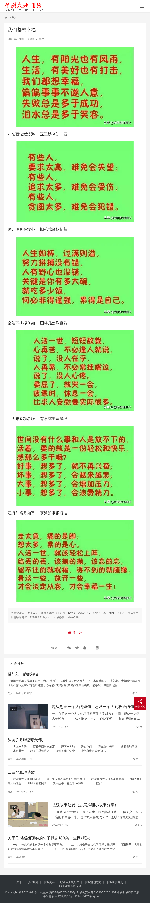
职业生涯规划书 (69, 882)
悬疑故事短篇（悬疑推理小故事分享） (85, 805)
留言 (54, 896)
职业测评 (49, 882)
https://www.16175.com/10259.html (91, 613)
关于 (19, 882)
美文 (41, 38)
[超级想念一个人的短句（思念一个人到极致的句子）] (28, 716)
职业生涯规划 (115, 882)
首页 (6, 17)
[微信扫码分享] (68, 647)
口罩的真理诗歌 (21, 772)
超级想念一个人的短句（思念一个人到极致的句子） (97, 706)
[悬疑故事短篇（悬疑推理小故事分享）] (28, 814)
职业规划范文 (93, 882)
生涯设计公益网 (36, 613)
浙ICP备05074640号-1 (63, 892)
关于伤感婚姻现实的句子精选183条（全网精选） (50, 838)
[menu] (142, 6)
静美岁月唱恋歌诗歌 (25, 740)
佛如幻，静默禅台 (23, 674)
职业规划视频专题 (70, 886)
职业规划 (32, 882)
